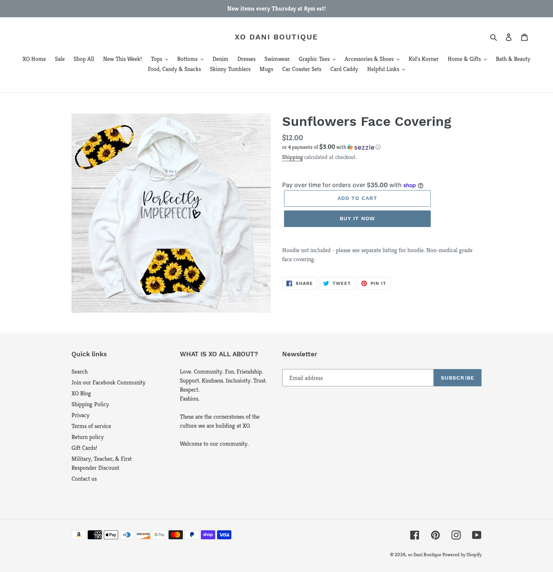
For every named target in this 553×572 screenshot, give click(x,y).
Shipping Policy (90, 404)
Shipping (292, 156)
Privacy (80, 415)
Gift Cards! (84, 448)
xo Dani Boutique (276, 36)
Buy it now (357, 218)
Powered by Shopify (462, 554)
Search (79, 371)
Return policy (87, 437)
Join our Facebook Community (108, 382)
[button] (331, 147)
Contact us (84, 479)
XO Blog (81, 393)
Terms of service (91, 426)
